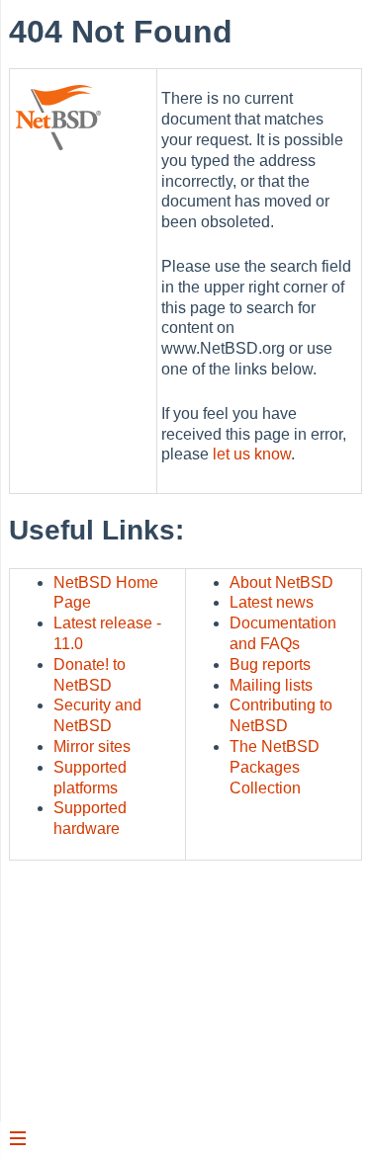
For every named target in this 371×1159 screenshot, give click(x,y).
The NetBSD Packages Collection (275, 767)
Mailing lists (271, 685)
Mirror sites (92, 746)
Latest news (272, 602)
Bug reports (270, 664)
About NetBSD (281, 582)
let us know (252, 454)
